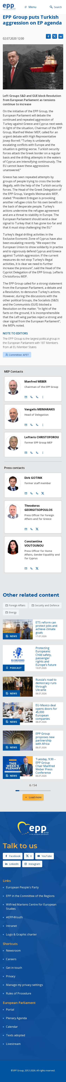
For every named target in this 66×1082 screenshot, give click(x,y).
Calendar (12, 1027)
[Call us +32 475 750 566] (31, 529)
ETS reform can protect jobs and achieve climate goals (46, 627)
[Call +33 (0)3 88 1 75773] (37, 425)
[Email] (25, 397)
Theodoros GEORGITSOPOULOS (38, 508)
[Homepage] (9, 7)
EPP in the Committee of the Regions (30, 896)
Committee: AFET (19, 354)
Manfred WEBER (35, 381)
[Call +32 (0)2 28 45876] (31, 452)
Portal (10, 1009)
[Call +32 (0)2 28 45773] (31, 425)
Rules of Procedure (18, 993)
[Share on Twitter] (54, 36)
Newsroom (13, 950)
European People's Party (22, 887)
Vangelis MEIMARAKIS (39, 409)
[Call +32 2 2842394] (31, 493)
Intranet (11, 926)
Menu (32, 7)
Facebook (14, 856)
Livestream (13, 1044)
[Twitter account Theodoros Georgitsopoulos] (37, 529)
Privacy (10, 976)
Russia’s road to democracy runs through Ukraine (46, 685)
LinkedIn (14, 864)
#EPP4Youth (14, 917)
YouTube (47, 856)
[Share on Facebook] (48, 36)
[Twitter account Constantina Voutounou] (37, 568)
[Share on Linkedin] (60, 36)
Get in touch (14, 968)
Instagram (34, 864)
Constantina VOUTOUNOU (34, 543)
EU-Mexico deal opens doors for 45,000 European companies (46, 712)
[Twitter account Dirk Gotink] (42, 493)
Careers (11, 959)
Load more (35, 797)
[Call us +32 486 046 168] (31, 568)
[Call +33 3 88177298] (37, 493)
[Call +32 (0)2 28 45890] (31, 397)
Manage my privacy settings (24, 985)
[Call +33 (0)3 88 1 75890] (37, 397)
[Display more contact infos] (42, 397)
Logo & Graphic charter (21, 934)
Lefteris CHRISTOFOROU (41, 437)
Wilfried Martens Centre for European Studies (31, 907)
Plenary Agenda (16, 1018)
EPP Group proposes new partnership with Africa (45, 738)
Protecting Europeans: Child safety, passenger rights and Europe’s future (46, 656)
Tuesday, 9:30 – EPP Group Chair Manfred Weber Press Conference (46, 766)
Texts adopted (15, 1035)
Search (58, 7)
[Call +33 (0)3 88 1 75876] (37, 452)
